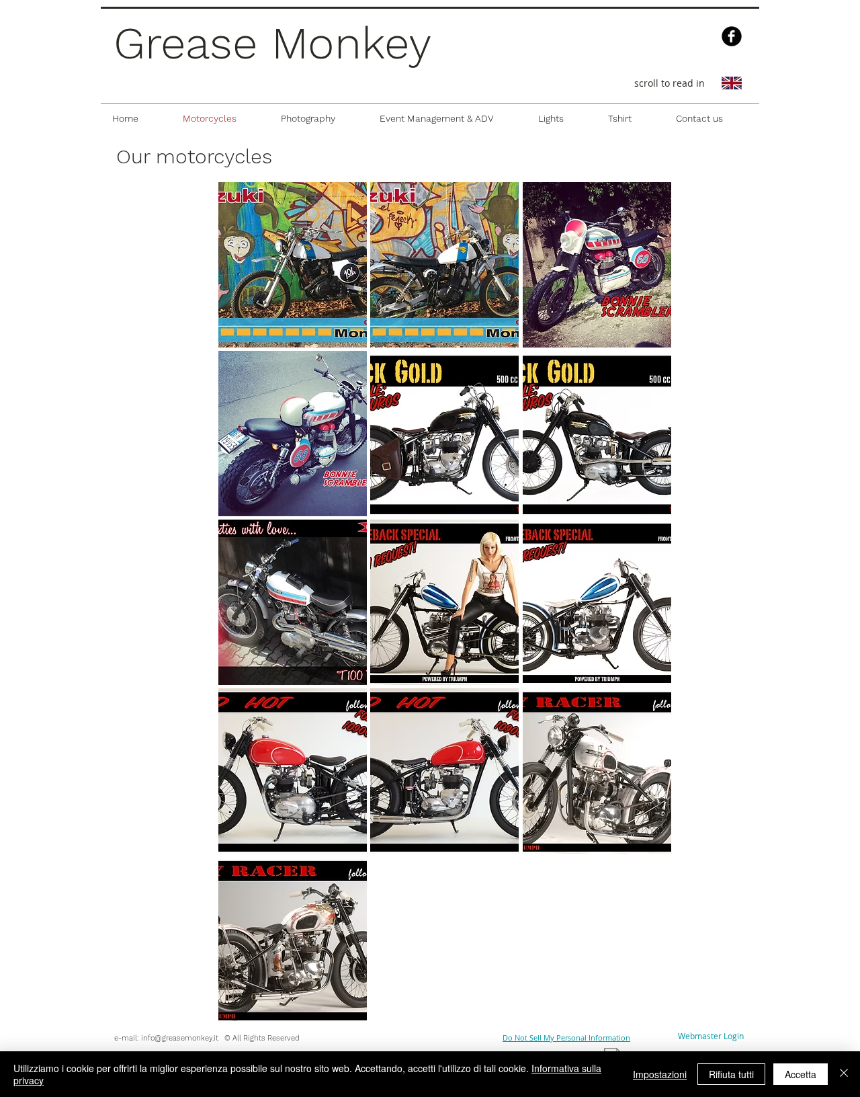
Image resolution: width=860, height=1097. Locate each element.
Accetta (800, 1074)
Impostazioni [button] (660, 1074)
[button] (292, 265)
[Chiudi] (844, 1074)
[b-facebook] (732, 36)
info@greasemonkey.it (179, 1038)
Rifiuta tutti (731, 1074)
